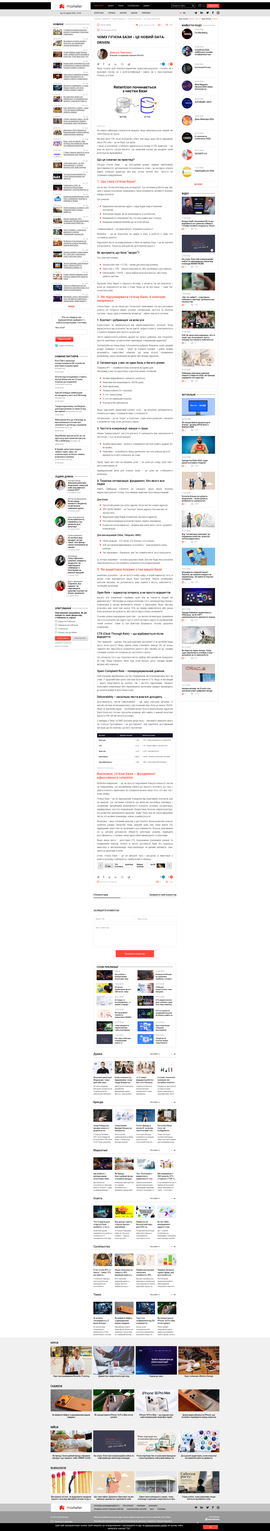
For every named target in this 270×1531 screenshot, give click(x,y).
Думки (146, 6)
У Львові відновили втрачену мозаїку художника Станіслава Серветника (75, 32)
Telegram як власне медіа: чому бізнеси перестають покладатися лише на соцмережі (164, 1044)
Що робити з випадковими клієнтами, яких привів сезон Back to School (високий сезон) (123, 980)
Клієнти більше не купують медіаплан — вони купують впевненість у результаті (195, 498)
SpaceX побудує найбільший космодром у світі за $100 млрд (70, 394)
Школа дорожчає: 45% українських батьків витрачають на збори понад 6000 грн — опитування (76, 221)
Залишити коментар (135, 954)
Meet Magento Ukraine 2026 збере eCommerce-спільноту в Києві (204, 87)
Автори (123, 13)
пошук (193, 6)
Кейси (54, 1427)
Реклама (141, 1506)
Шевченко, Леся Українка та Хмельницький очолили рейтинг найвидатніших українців (76, 132)
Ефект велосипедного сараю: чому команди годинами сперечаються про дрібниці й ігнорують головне (156, 1498)
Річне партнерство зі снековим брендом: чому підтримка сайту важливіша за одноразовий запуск (156, 1457)
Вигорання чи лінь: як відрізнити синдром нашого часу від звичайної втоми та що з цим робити (71, 1498)
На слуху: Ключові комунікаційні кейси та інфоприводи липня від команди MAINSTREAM (197, 261)
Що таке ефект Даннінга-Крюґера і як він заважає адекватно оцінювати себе (114, 1498)
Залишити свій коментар (162, 895)
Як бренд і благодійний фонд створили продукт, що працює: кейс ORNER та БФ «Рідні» (71, 1457)
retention (147, 25)
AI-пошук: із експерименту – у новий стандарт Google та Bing (122, 1003)
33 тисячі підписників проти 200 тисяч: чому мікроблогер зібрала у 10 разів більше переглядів (123, 992)
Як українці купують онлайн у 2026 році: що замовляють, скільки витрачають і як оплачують (74, 43)
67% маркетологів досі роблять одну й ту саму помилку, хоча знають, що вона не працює (164, 1004)
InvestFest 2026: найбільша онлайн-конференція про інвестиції (204, 53)
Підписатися (64, 339)
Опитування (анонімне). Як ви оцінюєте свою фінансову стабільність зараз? (71, 615)
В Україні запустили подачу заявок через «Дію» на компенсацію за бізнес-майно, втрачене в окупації (70, 453)
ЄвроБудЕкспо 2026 (204, 171)
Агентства (99, 13)
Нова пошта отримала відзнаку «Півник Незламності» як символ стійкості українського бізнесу (75, 77)
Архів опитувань (61, 646)
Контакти (153, 1506)
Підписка (213, 6)
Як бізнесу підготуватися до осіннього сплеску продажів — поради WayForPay (75, 243)
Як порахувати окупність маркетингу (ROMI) (123, 1015)
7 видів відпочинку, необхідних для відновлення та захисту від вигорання (70, 408)
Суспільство (133, 6)
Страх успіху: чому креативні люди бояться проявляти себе (198, 1498)
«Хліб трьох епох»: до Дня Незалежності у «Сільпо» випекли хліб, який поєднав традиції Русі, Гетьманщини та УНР (75, 165)
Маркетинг (99, 6)
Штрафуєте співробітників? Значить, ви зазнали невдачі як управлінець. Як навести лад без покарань (197, 575)
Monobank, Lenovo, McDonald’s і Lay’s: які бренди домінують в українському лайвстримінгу (76, 299)
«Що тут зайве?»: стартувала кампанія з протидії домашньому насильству (74, 232)
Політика (161, 1509)
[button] (174, 1054)
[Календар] (200, 5)
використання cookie (156, 1525)
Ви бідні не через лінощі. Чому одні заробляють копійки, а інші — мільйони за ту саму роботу (198, 652)
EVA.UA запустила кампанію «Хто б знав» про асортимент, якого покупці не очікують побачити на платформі (198, 338)
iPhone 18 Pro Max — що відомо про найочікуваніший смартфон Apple (156, 1416)
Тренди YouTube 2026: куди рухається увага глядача (195, 461)
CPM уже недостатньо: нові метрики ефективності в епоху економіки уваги (164, 992)
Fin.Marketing (201, 33)
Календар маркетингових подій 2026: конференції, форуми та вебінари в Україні (76, 199)
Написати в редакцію (108, 882)
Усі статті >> (155, 1054)
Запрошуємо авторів (137, 1509)
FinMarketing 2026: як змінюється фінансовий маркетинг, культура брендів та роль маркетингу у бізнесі (75, 187)
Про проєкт (128, 1506)
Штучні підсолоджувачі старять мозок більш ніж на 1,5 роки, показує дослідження (71, 379)
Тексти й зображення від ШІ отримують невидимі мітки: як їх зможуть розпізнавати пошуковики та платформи (76, 288)
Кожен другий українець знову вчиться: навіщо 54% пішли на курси (75, 277)
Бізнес (111, 6)
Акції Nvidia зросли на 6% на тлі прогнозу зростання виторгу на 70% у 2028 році (70, 438)
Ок (210, 1527)
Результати (80, 638)
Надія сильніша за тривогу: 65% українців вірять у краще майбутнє (76, 210)
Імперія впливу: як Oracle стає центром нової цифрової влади (197, 689)
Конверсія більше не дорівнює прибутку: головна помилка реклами (164, 977)
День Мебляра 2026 (204, 119)
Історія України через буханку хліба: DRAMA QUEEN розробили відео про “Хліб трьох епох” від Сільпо (76, 54)
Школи (134, 13)
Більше (71, 306)
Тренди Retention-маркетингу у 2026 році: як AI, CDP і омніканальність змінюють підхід (198, 614)
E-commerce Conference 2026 (203, 137)
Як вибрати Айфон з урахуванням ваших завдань (71, 1416)
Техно (120, 6)
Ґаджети (56, 1386)
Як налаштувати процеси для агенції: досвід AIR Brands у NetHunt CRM (196, 424)
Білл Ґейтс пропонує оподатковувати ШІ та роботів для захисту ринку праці (70, 363)
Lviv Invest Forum (203, 67)
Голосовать (63, 638)
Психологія (58, 1467)
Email (141, 25)
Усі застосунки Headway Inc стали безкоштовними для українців (74, 176)
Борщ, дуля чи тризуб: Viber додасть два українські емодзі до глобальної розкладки (75, 143)
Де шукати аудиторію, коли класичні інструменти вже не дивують (199, 1457)
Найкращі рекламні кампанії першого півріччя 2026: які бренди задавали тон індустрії (198, 375)
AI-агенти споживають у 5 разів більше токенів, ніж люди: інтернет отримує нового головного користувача (75, 88)
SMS (153, 25)
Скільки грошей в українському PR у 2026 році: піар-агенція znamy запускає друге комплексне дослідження (75, 254)
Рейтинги (146, 13)
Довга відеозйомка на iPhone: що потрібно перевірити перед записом (199, 1416)
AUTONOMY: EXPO (203, 102)
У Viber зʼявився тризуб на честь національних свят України (76, 153)
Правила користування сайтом (108, 1509)
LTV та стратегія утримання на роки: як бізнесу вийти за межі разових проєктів (164, 1015)
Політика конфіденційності (106, 1506)
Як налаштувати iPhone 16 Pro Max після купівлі (113, 1416)
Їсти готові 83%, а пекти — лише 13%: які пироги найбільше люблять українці (75, 110)
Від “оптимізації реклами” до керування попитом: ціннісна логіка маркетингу (196, 536)
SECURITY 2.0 (201, 153)
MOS (152, 1509)
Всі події (198, 184)
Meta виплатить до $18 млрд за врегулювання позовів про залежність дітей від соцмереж (70, 422)
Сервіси (111, 13)
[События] (204, 6)
